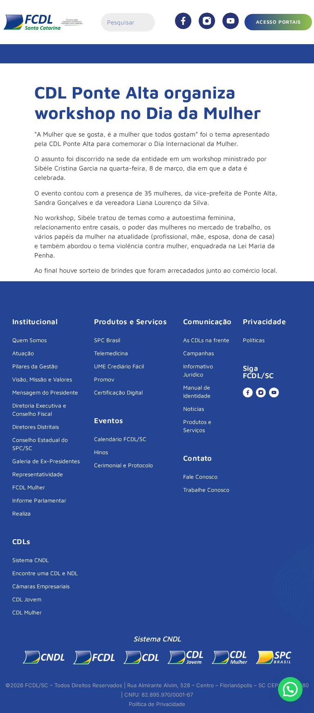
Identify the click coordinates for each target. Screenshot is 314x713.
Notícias (193, 408)
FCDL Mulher (28, 487)
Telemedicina (111, 353)
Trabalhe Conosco (206, 489)
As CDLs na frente (206, 339)
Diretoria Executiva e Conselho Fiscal (39, 409)
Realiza (21, 513)
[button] (290, 689)
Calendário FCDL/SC (120, 438)
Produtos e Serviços (197, 425)
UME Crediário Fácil (119, 366)
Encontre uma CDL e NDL (45, 573)
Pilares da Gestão (35, 366)
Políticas (254, 339)
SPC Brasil (107, 339)
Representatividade (37, 474)
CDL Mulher (27, 612)
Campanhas (198, 353)
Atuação (23, 353)
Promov (104, 379)
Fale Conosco (200, 476)
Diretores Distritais (35, 426)
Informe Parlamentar (39, 500)
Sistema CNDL (30, 559)
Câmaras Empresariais (41, 586)
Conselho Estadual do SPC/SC (40, 443)
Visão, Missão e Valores (42, 379)
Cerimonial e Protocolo (123, 465)
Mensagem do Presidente (45, 392)
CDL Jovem (26, 599)
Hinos (101, 451)
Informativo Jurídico (198, 370)
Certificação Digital (118, 392)
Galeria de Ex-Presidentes (46, 460)
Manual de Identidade (197, 391)
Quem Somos (29, 339)
